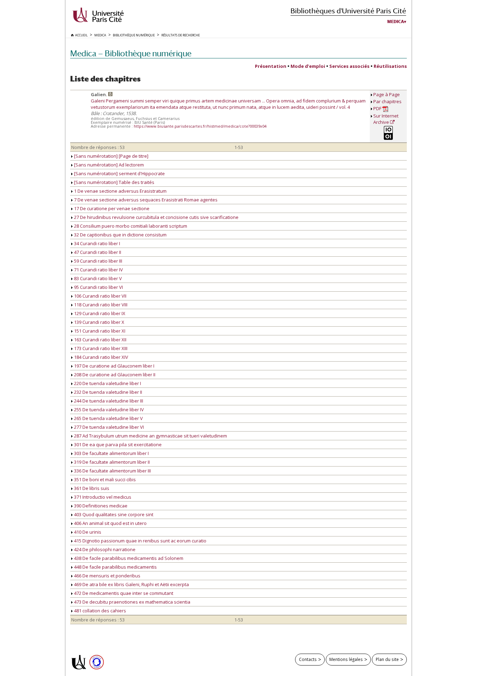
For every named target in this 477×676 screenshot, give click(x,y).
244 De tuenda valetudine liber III (108, 401)
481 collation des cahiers (99, 610)
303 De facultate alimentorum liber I (111, 453)
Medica (395, 21)
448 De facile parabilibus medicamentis (115, 567)
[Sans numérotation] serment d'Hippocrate (119, 173)
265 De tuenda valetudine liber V (108, 418)
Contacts (308, 659)
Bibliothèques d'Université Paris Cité (348, 11)
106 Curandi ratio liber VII (99, 296)
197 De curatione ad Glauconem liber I (113, 366)
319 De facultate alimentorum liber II (111, 462)
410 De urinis (87, 532)
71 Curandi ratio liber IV (98, 269)
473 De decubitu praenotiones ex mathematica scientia (131, 602)
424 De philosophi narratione (104, 549)
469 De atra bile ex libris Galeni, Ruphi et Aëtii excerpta (131, 584)
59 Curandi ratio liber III (97, 261)
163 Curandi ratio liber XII (99, 339)
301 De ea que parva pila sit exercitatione (117, 444)
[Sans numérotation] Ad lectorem (108, 165)
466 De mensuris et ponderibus (106, 575)
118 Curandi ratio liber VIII (100, 304)
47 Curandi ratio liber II (97, 252)
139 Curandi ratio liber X (98, 322)
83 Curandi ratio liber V (97, 278)
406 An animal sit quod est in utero (110, 523)
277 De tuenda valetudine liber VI (108, 427)
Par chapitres (387, 101)
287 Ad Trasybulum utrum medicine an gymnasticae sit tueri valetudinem (150, 436)
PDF (377, 108)
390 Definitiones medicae (100, 506)
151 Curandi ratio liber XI (99, 331)
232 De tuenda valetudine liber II (107, 392)
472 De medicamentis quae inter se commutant (123, 593)
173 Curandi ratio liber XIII (100, 348)
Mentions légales (346, 659)
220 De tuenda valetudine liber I (107, 383)
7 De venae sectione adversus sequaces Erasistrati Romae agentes (145, 200)
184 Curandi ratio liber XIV (100, 357)
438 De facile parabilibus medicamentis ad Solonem (128, 558)
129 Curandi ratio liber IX (99, 313)
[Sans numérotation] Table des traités (113, 182)
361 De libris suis (91, 488)
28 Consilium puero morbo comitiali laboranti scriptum (130, 226)
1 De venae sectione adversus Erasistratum (120, 191)
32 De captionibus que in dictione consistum (120, 235)
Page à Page (386, 94)
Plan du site (387, 659)
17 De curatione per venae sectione (111, 208)
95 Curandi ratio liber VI (98, 287)
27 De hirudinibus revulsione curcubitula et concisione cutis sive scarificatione (156, 217)
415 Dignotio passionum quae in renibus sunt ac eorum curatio (139, 541)
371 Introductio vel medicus (102, 497)
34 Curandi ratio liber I (96, 243)
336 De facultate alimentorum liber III (112, 471)
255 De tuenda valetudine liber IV (108, 409)
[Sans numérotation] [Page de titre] (110, 156)
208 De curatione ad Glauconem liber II (114, 374)
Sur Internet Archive (385, 119)
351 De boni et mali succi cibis (104, 479)
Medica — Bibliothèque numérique (130, 53)
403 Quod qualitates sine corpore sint (113, 514)
